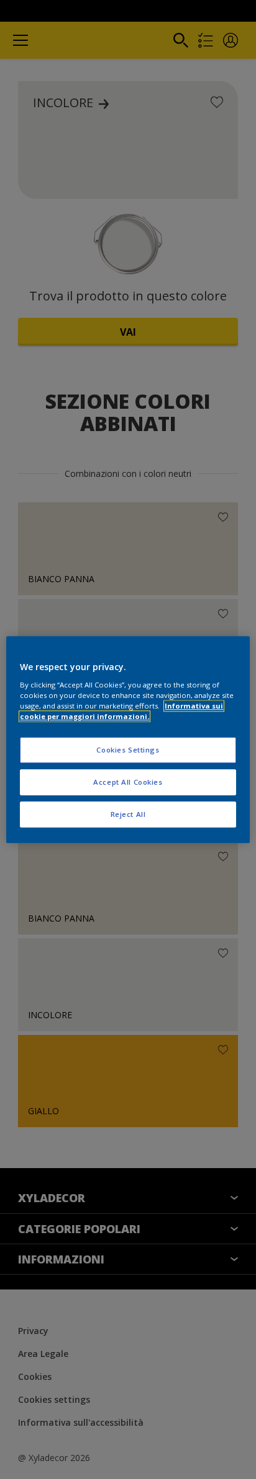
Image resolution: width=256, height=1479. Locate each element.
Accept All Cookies (127, 782)
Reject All (128, 814)
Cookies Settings (127, 749)
